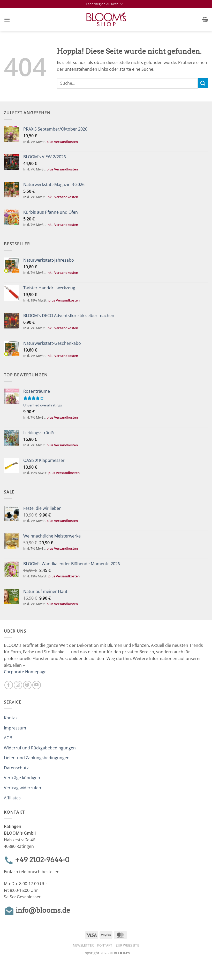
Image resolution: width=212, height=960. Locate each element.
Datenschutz (16, 768)
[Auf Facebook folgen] (8, 685)
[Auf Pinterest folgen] (27, 685)
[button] (7, 19)
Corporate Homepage (25, 672)
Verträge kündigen (22, 777)
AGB (8, 738)
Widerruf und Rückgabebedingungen (40, 748)
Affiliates (12, 798)
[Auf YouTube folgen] (36, 685)
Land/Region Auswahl (102, 4)
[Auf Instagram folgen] (18, 685)
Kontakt (11, 718)
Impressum (15, 728)
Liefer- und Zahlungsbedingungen (37, 758)
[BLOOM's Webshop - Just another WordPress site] (106, 19)
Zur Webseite (127, 945)
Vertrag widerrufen (22, 788)
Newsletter (83, 945)
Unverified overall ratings (42, 405)
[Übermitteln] (203, 83)
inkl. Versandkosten (62, 197)
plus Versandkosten (62, 141)
